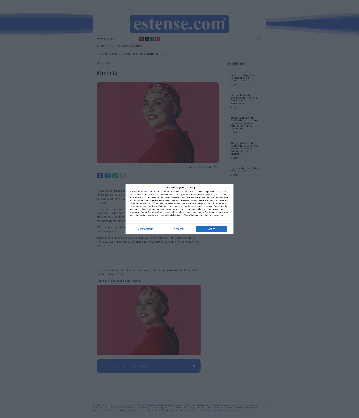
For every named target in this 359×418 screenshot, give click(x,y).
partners (144, 191)
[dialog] (179, 209)
